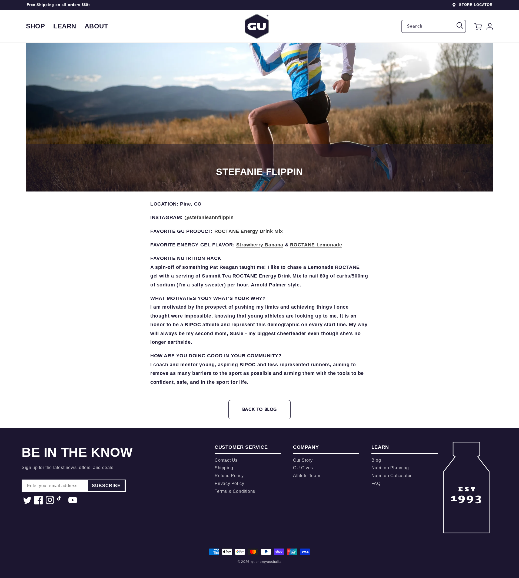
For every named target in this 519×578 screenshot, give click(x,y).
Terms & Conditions (235, 491)
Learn (64, 26)
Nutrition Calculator (391, 475)
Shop (35, 26)
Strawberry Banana (259, 244)
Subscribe (106, 485)
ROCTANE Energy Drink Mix (248, 231)
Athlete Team (306, 475)
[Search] (460, 26)
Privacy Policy (229, 483)
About (96, 26)
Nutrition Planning (390, 467)
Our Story (302, 460)
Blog (376, 460)
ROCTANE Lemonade (316, 244)
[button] (478, 27)
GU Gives (303, 467)
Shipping (224, 467)
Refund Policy (229, 475)
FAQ (376, 483)
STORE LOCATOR (476, 5)
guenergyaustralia (266, 562)
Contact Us (226, 460)
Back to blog (259, 409)
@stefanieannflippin (209, 217)
